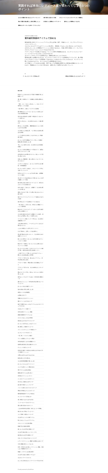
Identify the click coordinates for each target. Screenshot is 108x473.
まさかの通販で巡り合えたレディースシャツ (29, 17)
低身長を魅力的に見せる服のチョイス (27, 344)
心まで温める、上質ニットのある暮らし (28, 231)
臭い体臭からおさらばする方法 (25, 399)
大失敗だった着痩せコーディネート (52, 21)
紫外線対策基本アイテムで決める (26, 393)
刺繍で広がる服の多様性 (24, 426)
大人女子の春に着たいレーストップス (27, 432)
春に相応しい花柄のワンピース (25, 326)
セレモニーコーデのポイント (25, 332)
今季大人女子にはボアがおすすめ (26, 355)
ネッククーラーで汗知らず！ (25, 396)
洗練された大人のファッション (25, 298)
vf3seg (35, 35)
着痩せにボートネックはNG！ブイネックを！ (29, 25)
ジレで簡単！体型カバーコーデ (25, 414)
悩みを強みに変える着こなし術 (25, 289)
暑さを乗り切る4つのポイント (25, 405)
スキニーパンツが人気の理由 (25, 423)
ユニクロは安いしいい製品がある (26, 367)
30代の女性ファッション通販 (25, 312)
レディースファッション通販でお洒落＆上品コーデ (30, 441)
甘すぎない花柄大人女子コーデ (25, 381)
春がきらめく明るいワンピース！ (26, 411)
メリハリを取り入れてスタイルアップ (27, 387)
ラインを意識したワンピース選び (26, 338)
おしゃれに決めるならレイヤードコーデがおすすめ (30, 460)
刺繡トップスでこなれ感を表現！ (26, 451)
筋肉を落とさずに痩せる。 (24, 358)
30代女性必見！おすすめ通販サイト (27, 341)
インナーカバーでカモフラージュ (26, 402)
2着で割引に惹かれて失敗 (49, 17)
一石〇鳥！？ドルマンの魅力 (25, 335)
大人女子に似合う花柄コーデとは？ (26, 454)
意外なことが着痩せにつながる (72, 21)
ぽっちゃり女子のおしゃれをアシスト (27, 323)
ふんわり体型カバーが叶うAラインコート (28, 228)
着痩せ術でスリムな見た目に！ (25, 373)
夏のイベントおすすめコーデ (25, 301)
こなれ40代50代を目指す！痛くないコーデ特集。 (30, 408)
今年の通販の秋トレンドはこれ (25, 444)
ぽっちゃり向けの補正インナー (25, 286)
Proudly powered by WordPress (26, 469)
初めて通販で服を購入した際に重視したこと (29, 21)
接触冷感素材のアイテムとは (25, 314)
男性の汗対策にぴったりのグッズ (26, 390)
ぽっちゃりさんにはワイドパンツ (26, 364)
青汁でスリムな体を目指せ (24, 370)
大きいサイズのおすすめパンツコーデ (27, 438)
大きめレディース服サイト (24, 309)
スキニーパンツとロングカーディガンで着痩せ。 (71, 17)
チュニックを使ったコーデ (24, 347)
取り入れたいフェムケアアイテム (26, 420)
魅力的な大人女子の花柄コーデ (25, 435)
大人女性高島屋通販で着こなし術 (26, 361)
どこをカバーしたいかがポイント (26, 378)
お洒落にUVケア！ (22, 295)
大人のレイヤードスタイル (24, 457)
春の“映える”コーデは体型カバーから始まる (29, 201)
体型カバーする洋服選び (24, 292)
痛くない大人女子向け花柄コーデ (26, 429)
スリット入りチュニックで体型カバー (27, 329)
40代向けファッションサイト (25, 375)
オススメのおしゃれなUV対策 (25, 317)
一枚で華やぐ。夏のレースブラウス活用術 (28, 108)
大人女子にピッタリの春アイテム (26, 417)
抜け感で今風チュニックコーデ (25, 384)
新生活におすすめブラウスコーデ (26, 320)
